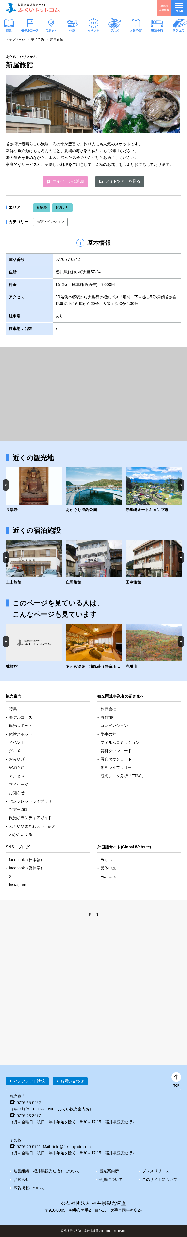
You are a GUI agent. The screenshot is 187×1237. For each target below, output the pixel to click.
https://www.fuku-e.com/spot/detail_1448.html (94, 490)
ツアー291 (18, 809)
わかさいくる (20, 835)
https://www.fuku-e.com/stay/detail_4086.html (94, 563)
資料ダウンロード (116, 751)
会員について (111, 1180)
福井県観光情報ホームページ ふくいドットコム (33, 8)
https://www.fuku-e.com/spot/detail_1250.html (154, 490)
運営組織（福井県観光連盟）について (47, 1171)
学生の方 (108, 734)
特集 (9, 31)
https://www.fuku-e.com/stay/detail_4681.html (34, 647)
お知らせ (17, 793)
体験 (72, 31)
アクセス (178, 31)
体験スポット (20, 734)
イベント (93, 31)
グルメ (114, 31)
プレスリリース (155, 1171)
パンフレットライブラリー (32, 801)
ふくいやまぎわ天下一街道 (32, 826)
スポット (51, 31)
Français (108, 876)
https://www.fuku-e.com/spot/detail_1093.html (34, 490)
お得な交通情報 (164, 7)
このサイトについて (159, 1180)
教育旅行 (108, 717)
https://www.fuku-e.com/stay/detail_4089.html (34, 563)
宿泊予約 (157, 31)
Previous (6, 485)
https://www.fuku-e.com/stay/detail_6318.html (94, 647)
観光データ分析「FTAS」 (123, 776)
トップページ (15, 39)
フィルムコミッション (120, 742)
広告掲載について (29, 1188)
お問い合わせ (72, 1081)
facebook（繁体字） (26, 868)
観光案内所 (109, 1171)
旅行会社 (108, 709)
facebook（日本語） (26, 860)
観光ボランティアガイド (30, 818)
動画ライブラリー (116, 768)
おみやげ (136, 31)
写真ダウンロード (116, 759)
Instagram (17, 885)
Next (181, 485)
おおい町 (62, 207)
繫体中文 (108, 868)
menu (179, 11)
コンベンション (114, 726)
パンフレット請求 (29, 1081)
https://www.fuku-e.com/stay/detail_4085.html (154, 563)
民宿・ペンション (50, 222)
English (107, 860)
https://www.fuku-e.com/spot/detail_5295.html (154, 647)
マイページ (18, 784)
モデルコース (30, 31)
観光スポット (20, 726)
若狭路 (42, 207)
